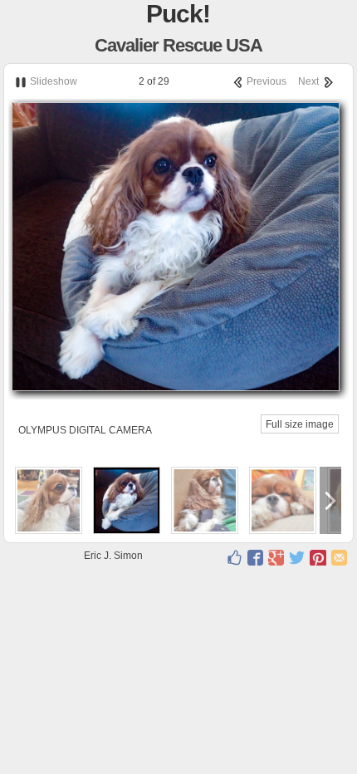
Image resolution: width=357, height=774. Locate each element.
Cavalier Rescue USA (178, 45)
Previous (265, 81)
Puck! (178, 13)
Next (309, 81)
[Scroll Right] (330, 500)
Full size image (300, 424)
